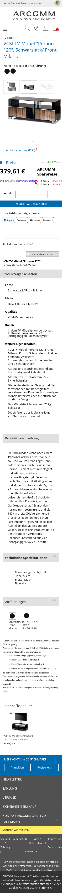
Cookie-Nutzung (19, 888)
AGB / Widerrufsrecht (37, 841)
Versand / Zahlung (5, 843)
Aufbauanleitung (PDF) (20, 150)
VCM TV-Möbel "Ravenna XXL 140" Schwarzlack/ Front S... (18, 739)
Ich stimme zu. (44, 888)
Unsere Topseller (17, 705)
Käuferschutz (19, 839)
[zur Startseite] (34, 19)
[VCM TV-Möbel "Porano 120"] (12, 86)
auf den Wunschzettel (42, 254)
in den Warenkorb (31, 203)
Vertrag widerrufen (16, 830)
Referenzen (31, 851)
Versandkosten (28, 180)
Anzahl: (9, 193)
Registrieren (45, 767)
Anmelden (17, 767)
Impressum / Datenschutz (55, 843)
